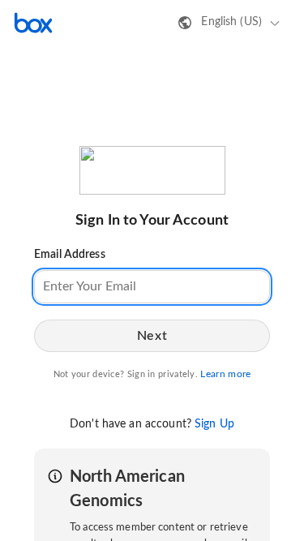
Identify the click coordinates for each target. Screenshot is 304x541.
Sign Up (214, 424)
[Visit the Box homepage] (33, 22)
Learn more (225, 374)
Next (152, 335)
